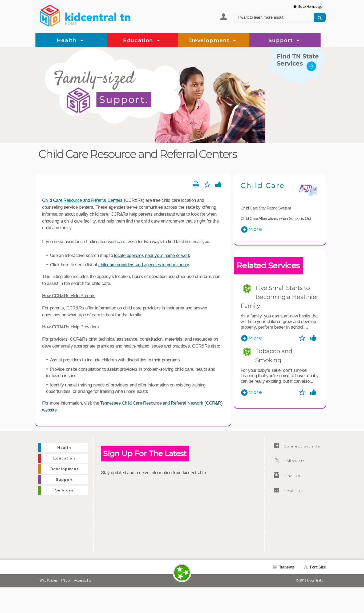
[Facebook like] (218, 184)
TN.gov (66, 580)
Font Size (317, 567)
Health (68, 40)
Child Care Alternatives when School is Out (276, 218)
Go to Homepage (310, 6)
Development (210, 40)
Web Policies (48, 580)
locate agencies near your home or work (152, 255)
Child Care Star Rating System (266, 208)
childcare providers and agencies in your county (143, 264)
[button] (82, 40)
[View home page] (50, 15)
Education (139, 40)
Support (282, 40)
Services (314, 87)
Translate (286, 567)
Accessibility (82, 580)
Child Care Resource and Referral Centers (82, 200)
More (255, 229)
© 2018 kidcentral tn (310, 580)
